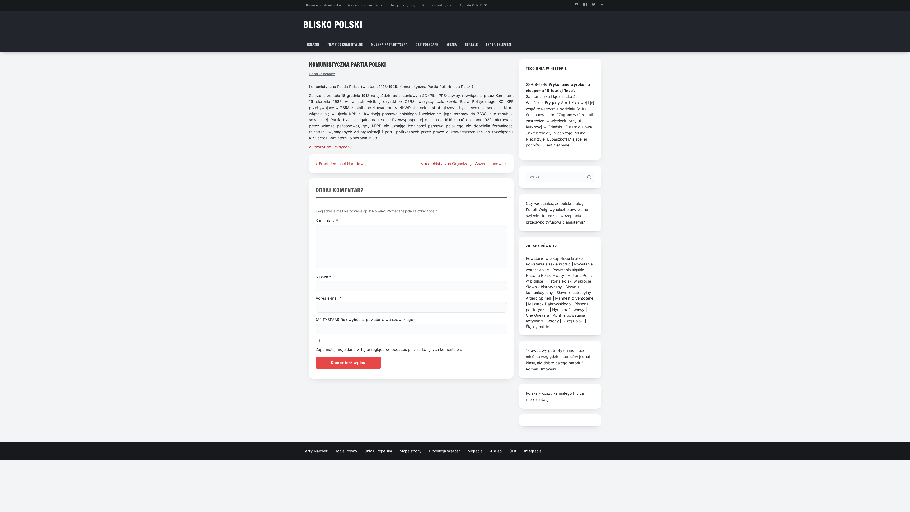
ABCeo (496, 451)
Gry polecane (427, 44)
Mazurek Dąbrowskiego (549, 304)
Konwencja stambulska (323, 5)
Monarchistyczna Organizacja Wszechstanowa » (463, 163)
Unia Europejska (378, 451)
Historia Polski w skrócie (569, 281)
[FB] (585, 4)
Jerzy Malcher (315, 451)
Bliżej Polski (573, 321)
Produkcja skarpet (444, 451)
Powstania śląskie (568, 269)
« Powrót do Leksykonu (330, 147)
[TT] (594, 4)
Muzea (451, 44)
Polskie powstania (569, 315)
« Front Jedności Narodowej (341, 163)
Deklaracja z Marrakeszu (365, 5)
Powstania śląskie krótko (548, 264)
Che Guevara (537, 315)
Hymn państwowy (568, 309)
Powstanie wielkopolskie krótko (554, 258)
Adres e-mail (328, 298)
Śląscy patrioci (539, 326)
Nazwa (323, 276)
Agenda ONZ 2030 (474, 5)
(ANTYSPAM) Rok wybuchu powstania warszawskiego (365, 319)
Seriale (471, 44)
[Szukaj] (590, 176)
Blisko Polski (332, 24)
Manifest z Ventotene (574, 298)
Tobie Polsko (346, 451)
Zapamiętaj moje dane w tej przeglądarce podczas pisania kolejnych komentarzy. (389, 349)
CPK (513, 451)
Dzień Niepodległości (438, 5)
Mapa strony (410, 451)
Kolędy (553, 321)
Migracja (475, 451)
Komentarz (327, 220)
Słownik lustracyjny (573, 292)
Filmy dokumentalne (345, 44)
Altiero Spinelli (539, 298)
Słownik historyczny (544, 286)
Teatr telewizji (499, 44)
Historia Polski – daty (545, 275)
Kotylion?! (534, 321)
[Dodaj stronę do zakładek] (602, 4)
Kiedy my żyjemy (403, 5)
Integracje (532, 451)
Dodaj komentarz (322, 74)
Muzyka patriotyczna (389, 44)
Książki (313, 44)
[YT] (576, 4)
